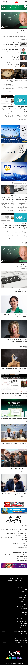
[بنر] (14, 134)
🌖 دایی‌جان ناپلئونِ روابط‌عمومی (19, 552)
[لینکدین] (15, 658)
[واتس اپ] (10, 658)
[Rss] (7, 658)
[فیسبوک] (20, 658)
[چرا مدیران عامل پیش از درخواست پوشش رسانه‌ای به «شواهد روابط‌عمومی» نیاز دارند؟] (14, 20)
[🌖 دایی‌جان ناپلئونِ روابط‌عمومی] (7, 74)
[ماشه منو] (25, 2)
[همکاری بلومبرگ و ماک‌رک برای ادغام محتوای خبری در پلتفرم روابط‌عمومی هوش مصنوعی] (7, 100)
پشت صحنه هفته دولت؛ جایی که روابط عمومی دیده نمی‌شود (21, 82)
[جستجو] (2, 2)
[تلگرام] (13, 658)
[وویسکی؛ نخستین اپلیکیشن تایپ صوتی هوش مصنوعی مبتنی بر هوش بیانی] (14, 408)
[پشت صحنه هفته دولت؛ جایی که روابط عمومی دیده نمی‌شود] (20, 74)
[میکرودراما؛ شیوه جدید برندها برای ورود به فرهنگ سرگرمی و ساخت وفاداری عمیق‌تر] (23, 64)
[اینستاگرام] (18, 658)
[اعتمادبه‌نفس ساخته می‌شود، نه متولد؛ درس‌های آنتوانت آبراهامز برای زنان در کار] (23, 51)
